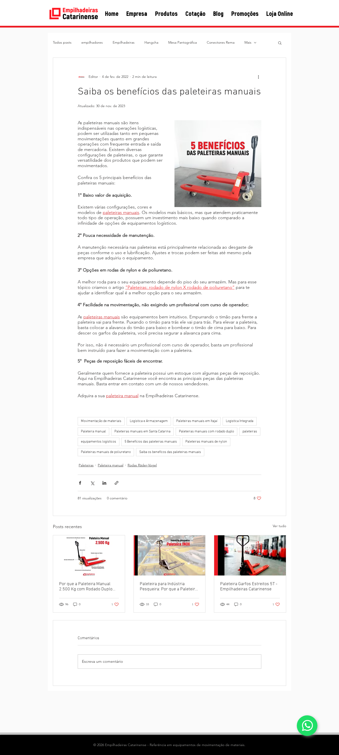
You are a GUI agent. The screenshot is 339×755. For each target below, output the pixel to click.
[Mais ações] (258, 77)
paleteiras (249, 431)
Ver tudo (279, 526)
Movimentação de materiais (101, 421)
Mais (247, 42)
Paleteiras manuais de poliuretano (106, 452)
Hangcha (151, 42)
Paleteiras (86, 465)
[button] (279, 43)
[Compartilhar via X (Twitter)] (92, 483)
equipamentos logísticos (98, 442)
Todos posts (62, 42)
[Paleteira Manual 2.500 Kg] (89, 555)
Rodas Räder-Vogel (142, 465)
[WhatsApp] (307, 725)
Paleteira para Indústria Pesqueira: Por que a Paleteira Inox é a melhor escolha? (168, 586)
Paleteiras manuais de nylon (206, 442)
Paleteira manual (93, 431)
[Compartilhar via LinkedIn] (104, 483)
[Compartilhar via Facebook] (80, 483)
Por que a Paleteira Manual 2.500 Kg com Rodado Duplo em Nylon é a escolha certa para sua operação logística (85, 586)
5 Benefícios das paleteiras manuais (151, 442)
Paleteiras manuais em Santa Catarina (142, 431)
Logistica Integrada (239, 421)
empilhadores (92, 42)
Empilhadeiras (124, 42)
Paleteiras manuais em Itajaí (196, 421)
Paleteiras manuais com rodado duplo (206, 431)
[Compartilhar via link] (116, 483)
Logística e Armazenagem (149, 421)
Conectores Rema (221, 42)
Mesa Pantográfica (182, 42)
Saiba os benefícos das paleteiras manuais (170, 452)
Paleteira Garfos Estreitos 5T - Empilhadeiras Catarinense (248, 586)
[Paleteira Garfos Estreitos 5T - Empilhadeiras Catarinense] (250, 555)
